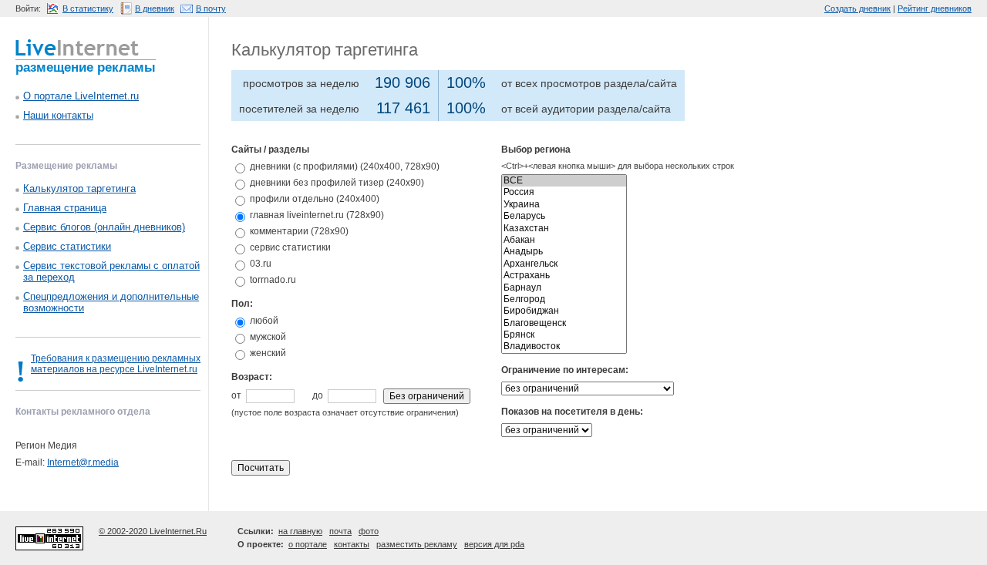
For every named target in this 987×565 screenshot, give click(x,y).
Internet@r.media (83, 462)
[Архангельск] (564, 264)
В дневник (154, 8)
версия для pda (494, 544)
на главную (300, 531)
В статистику (87, 8)
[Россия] (564, 192)
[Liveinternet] (77, 46)
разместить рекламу (416, 544)
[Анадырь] (564, 251)
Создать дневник (857, 8)
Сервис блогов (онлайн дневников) (104, 227)
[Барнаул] (564, 288)
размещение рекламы (85, 67)
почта (340, 531)
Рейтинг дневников (935, 8)
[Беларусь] (564, 216)
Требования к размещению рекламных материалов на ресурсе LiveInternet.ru (115, 364)
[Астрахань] (564, 275)
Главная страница (64, 208)
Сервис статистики (67, 246)
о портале (307, 544)
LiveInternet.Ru (178, 531)
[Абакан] (564, 240)
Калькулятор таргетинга (79, 188)
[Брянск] (564, 335)
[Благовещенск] (564, 323)
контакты (351, 544)
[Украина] (564, 204)
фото (369, 531)
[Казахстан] (564, 228)
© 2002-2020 (124, 531)
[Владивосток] (564, 346)
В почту (211, 8)
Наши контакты (58, 115)
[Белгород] (564, 299)
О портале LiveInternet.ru (81, 96)
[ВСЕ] (564, 181)
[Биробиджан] (564, 311)
